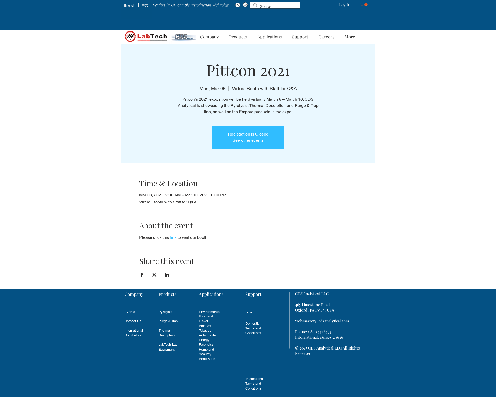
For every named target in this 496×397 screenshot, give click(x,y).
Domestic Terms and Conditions (253, 328)
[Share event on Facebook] (141, 275)
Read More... (208, 359)
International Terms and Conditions (254, 383)
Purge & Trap (168, 321)
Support (253, 294)
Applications (211, 294)
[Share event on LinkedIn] (167, 275)
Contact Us (133, 321)
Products (167, 294)
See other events (248, 140)
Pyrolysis (166, 312)
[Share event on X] (154, 275)
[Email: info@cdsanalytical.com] (245, 4)
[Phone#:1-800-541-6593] (237, 5)
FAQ (248, 312)
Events (130, 312)
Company (134, 294)
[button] (364, 4)
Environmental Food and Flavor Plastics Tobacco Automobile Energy (209, 326)
